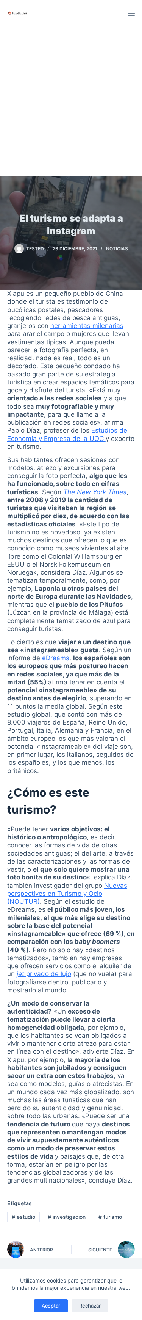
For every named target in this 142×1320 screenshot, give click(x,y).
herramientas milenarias (86, 326)
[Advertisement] (71, 101)
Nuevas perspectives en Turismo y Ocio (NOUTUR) (67, 894)
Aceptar (51, 1306)
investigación (67, 1217)
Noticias (117, 249)
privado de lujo (44, 974)
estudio (23, 1217)
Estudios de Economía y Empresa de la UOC (67, 434)
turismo (110, 1217)
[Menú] (131, 13)
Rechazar (90, 1306)
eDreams (55, 658)
